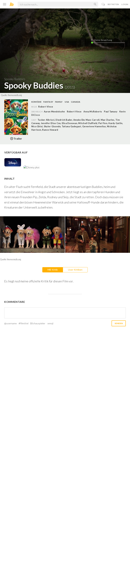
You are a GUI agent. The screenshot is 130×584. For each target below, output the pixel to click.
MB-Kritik (53, 269)
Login (125, 4)
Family (58, 102)
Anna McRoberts (92, 111)
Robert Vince (74, 111)
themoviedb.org (15, 95)
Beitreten (113, 4)
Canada (75, 102)
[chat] (103, 4)
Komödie (36, 102)
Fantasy (48, 102)
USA (67, 102)
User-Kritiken (75, 269)
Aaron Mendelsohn (54, 111)
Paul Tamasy (110, 111)
